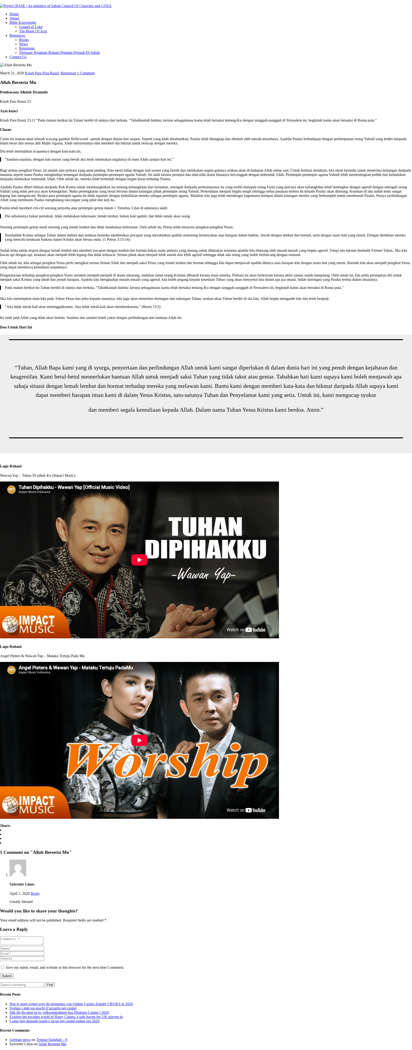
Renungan (27, 48)
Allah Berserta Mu (52, 1044)
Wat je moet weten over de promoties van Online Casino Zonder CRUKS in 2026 (71, 1004)
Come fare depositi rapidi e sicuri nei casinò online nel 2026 (54, 1021)
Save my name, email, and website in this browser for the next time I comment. (65, 967)
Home (14, 14)
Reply (35, 893)
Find (50, 985)
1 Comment (86, 73)
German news (20, 1040)
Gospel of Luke (31, 27)
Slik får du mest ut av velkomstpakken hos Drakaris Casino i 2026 (59, 1012)
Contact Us (18, 57)
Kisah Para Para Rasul (42, 73)
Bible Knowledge (23, 22)
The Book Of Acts (33, 31)
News (23, 44)
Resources (17, 35)
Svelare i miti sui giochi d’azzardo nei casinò (43, 1008)
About (14, 18)
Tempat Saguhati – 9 (51, 1040)
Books (24, 40)
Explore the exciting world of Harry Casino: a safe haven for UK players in (66, 1017)
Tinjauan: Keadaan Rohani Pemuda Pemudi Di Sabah (59, 53)
